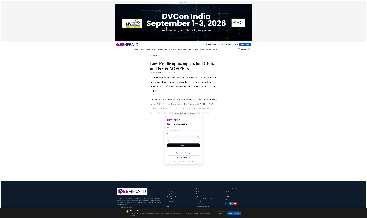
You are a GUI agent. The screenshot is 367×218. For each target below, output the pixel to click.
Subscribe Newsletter (231, 189)
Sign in (182, 145)
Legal (227, 196)
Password (169, 133)
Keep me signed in (174, 140)
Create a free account (184, 157)
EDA (197, 196)
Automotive (199, 194)
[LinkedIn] (231, 203)
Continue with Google (185, 153)
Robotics (198, 191)
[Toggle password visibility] (198, 137)
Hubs (189, 49)
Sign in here (190, 161)
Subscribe (229, 44)
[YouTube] (235, 203)
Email (168, 127)
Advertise (195, 49)
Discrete (153, 56)
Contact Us (228, 191)
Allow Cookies (234, 213)
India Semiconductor (202, 204)
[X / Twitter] (227, 203)
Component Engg (162, 49)
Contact (215, 49)
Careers (208, 49)
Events (202, 49)
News (136, 49)
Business (198, 201)
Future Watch (172, 49)
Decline (221, 213)
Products (142, 49)
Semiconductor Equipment (204, 199)
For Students (182, 49)
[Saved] (223, 44)
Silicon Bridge (212, 44)
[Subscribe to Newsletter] (219, 44)
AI (196, 189)
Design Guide (151, 49)
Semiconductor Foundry (203, 206)
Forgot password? (196, 140)
